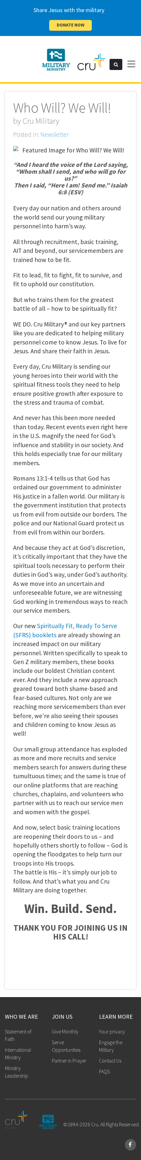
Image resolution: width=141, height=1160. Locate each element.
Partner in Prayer (69, 1060)
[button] (116, 64)
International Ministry (18, 1053)
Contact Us (110, 1060)
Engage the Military (110, 1046)
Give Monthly (65, 1031)
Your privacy (112, 1031)
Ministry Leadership (16, 1072)
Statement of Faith (18, 1035)
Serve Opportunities (66, 1046)
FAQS (104, 1071)
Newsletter (54, 134)
